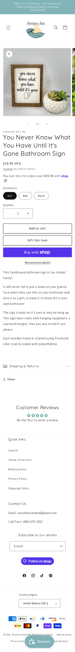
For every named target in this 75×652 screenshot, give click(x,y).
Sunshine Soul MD (21, 634)
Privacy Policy (17, 479)
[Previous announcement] (7, 7)
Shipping (7, 169)
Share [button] (11, 379)
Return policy (17, 469)
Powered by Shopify (42, 634)
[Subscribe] (60, 546)
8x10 (41, 196)
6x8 (25, 196)
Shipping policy (59, 641)
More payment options (37, 262)
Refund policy (64, 634)
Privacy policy (18, 641)
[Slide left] (28, 124)
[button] (8, 27)
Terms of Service (20, 460)
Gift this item (38, 240)
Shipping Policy (18, 488)
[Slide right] (46, 124)
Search (13, 450)
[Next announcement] (67, 7)
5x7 (10, 196)
